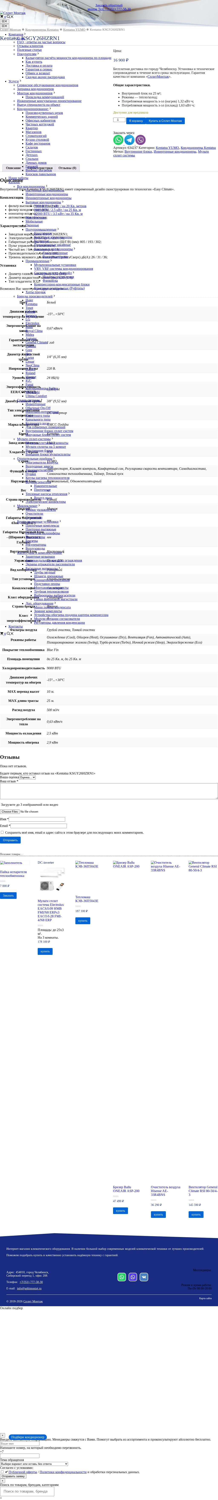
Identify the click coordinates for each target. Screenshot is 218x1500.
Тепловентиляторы (39, 470)
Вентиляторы (35, 537)
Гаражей (32, 166)
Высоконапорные (55, 257)
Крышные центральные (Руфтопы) (59, 288)
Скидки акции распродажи (45, 77)
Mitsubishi (33, 392)
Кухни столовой (37, 139)
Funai (29, 384)
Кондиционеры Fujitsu (42, 388)
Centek (30, 311)
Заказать (8, 895)
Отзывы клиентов (30, 46)
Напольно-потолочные (42, 412)
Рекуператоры (36, 544)
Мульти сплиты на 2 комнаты (47, 443)
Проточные (42, 489)
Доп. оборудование (39, 603)
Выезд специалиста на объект (38, 104)
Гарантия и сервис (39, 69)
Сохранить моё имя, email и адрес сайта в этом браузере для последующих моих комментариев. (74, 832)
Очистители (34, 513)
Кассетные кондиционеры (53, 237)
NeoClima (32, 365)
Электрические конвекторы (46, 501)
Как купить (34, 61)
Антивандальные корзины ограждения (54, 560)
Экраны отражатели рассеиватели (50, 564)
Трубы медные (44, 572)
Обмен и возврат (38, 73)
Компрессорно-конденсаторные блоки (62, 284)
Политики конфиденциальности (63, 1472)
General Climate (36, 342)
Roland (30, 373)
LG (28, 319)
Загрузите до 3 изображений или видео (29, 804)
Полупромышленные (41, 229)
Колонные (41, 241)
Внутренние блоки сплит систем (49, 431)
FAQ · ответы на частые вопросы (41, 42)
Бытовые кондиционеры (43, 202)
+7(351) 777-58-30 (31, 1282)
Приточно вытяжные (41, 529)
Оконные (32, 225)
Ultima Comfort (36, 396)
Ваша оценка (9, 777)
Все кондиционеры (31, 186)
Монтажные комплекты (51, 587)
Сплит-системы (28, 400)
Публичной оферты (23, 1472)
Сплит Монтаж (33, 1301)
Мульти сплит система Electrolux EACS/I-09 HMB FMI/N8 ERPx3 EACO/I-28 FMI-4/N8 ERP (51, 910)
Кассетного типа (38, 415)
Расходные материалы (42, 568)
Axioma (31, 338)
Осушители (34, 517)
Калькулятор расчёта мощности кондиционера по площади (68, 58)
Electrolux (32, 323)
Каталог (14, 182)
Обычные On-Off (38, 408)
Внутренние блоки (39, 450)
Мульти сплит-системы (34, 439)
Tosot (29, 308)
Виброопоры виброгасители (54, 595)
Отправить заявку (13, 1476)
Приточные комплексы (42, 525)
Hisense (31, 377)
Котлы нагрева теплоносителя (47, 478)
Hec (28, 354)
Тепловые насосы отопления (46, 494)
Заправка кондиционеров (35, 89)
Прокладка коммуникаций (45, 97)
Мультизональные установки (55, 265)
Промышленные (37, 261)
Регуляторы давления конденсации (59, 622)
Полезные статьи (29, 50)
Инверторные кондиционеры (47, 194)
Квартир (32, 128)
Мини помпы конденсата (52, 607)
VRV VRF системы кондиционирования (63, 268)
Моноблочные (36, 217)
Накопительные (45, 486)
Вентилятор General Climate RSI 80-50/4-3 (203, 1191)
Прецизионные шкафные (52, 245)
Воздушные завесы (39, 466)
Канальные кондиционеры (53, 249)
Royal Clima (34, 331)
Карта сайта (205, 1298)
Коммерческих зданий (42, 116)
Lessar (30, 361)
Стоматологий (36, 136)
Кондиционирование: (33, 109)
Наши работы (18, 178)
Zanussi (31, 346)
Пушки (31, 474)
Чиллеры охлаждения (58, 277)
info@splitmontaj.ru (29, 1288)
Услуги (14, 81)
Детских (32, 155)
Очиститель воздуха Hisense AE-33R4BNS (165, 1191)
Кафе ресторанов (38, 143)
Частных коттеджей (40, 124)
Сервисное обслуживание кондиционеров (47, 85)
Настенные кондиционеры (45, 190)
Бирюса (31, 315)
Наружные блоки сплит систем (48, 435)
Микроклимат (27, 506)
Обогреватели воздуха (42, 462)
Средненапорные (55, 253)
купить (45, 951)
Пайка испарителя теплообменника (13, 874)
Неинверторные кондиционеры (49, 198)
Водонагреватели (38, 482)
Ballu (29, 327)
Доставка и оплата (39, 65)
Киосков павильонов (41, 174)
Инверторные (36, 404)
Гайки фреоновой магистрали (55, 599)
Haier (29, 300)
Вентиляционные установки (38, 521)
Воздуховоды (35, 548)
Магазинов (34, 132)
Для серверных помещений (45, 427)
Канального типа (38, 419)
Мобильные (34, 221)
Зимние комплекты (48, 611)
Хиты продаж (36, 292)
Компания (16, 34)
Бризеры (32, 541)
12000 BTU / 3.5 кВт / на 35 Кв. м (58, 214)
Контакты (16, 626)
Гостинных (34, 151)
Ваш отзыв (9, 781)
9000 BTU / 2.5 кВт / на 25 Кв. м (57, 210)
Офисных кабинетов (41, 120)
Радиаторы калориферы (43, 533)
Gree (29, 350)
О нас (21, 38)
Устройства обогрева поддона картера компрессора (71, 615)
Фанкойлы (50, 280)
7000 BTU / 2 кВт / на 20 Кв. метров (60, 206)
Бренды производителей (35, 296)
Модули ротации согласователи (57, 619)
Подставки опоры (47, 584)
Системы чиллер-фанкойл (53, 273)
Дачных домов (36, 162)
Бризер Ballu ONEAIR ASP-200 (126, 1189)
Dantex (30, 369)
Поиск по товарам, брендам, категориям (29, 1485)
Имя (4, 819)
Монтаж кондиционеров (35, 93)
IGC (29, 380)
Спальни (32, 159)
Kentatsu (31, 304)
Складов (32, 147)
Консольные (43, 233)
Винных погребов (39, 170)
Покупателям (26, 54)
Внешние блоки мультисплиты (48, 454)
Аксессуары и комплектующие (39, 553)
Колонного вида (37, 423)
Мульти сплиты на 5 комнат (46, 446)
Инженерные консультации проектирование (49, 101)
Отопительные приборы (34, 458)
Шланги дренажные (48, 576)
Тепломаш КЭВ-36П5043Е (86, 899)
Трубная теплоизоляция (51, 591)
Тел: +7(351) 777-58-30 (114, 9)
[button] (10, 17)
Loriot (30, 357)
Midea (30, 334)
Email (5, 826)
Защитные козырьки (40, 556)
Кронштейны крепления (52, 580)
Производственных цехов (44, 113)
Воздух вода (43, 498)
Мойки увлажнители (41, 509)
